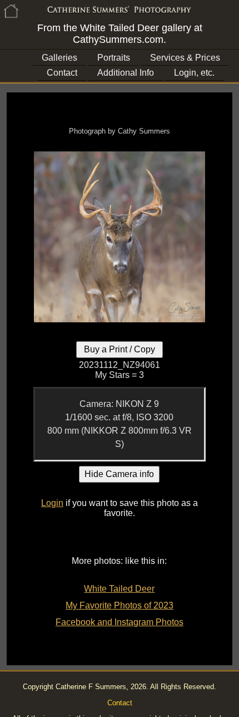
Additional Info (125, 72)
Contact (62, 72)
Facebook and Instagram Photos (119, 622)
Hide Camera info (119, 474)
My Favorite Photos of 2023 (119, 605)
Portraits (113, 57)
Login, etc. (194, 72)
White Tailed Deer (119, 588)
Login (52, 503)
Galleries (59, 57)
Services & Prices (185, 57)
